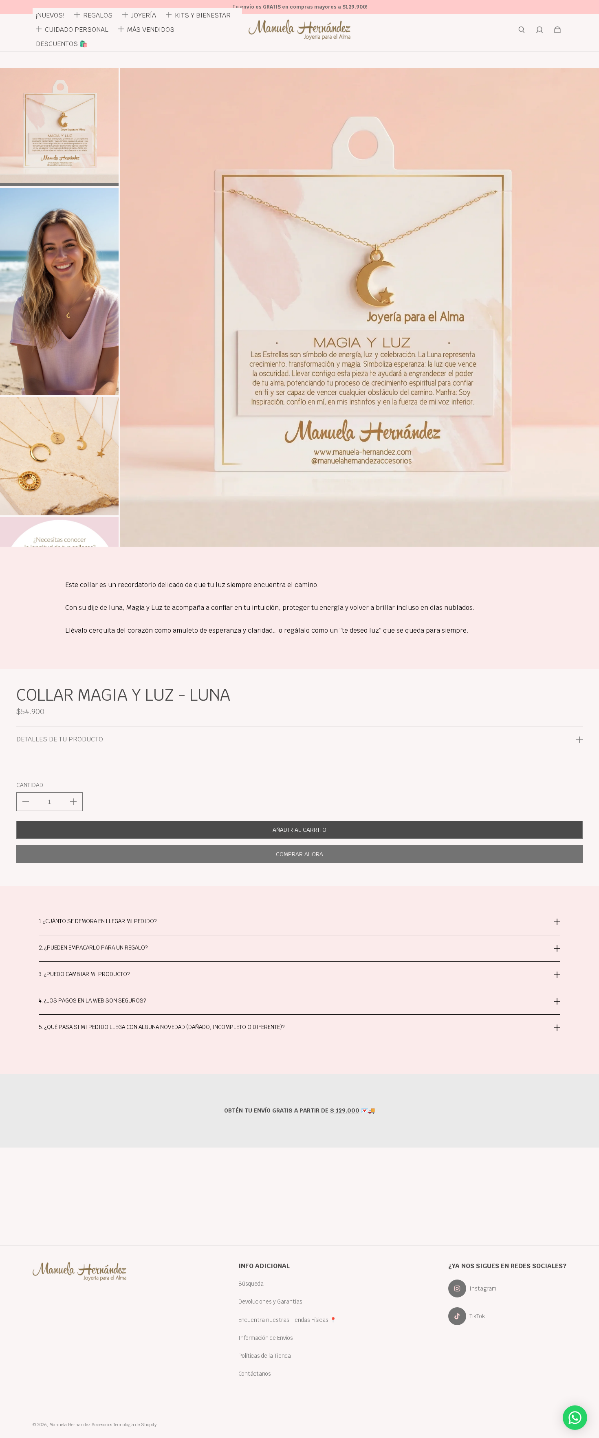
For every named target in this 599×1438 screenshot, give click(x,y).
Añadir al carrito (299, 829)
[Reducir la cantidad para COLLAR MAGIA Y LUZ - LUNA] (26, 802)
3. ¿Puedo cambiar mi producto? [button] (84, 974)
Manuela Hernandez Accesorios (80, 1424)
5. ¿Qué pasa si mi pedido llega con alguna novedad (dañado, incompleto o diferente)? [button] (161, 1027)
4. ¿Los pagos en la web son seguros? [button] (92, 1000)
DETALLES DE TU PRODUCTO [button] (59, 739)
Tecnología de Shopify (134, 1424)
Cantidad (29, 785)
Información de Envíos (265, 1337)
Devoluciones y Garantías (270, 1301)
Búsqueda (251, 1283)
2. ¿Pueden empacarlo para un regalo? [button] (93, 947)
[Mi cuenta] (539, 30)
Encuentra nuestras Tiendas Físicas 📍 (287, 1320)
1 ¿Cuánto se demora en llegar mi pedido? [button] (97, 922)
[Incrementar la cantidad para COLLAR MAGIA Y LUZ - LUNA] (73, 802)
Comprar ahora (299, 854)
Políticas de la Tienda (264, 1355)
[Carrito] (557, 30)
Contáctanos (254, 1373)
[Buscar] (522, 30)
